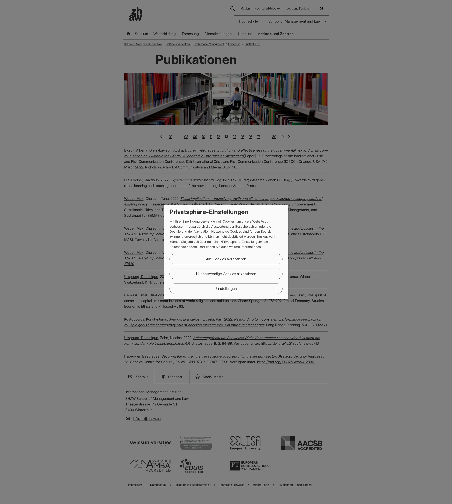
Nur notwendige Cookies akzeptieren (226, 274)
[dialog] (226, 252)
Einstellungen (226, 288)
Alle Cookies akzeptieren (226, 259)
